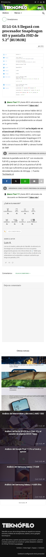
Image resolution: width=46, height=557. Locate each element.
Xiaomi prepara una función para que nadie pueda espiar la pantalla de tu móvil (26, 397)
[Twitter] (35, 2)
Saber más (33, 105)
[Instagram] (43, 2)
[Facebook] (38, 2)
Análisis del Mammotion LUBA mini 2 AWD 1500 (24, 380)
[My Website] (13, 263)
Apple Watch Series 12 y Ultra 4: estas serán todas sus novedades (26, 389)
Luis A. (42, 46)
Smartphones (12, 19)
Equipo (34, 548)
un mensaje (19, 544)
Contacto (41, 548)
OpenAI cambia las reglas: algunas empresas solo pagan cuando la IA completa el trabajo (27, 358)
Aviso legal (26, 548)
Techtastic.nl (8, 174)
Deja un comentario (22, 273)
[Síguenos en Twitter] (6, 263)
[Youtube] (41, 2)
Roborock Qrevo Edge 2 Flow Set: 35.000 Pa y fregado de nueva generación (26, 373)
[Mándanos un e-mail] (9, 263)
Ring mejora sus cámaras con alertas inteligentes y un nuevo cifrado (26, 366)
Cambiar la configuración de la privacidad (31, 554)
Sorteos (19, 548)
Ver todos (22, 503)
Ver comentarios (14, 231)
